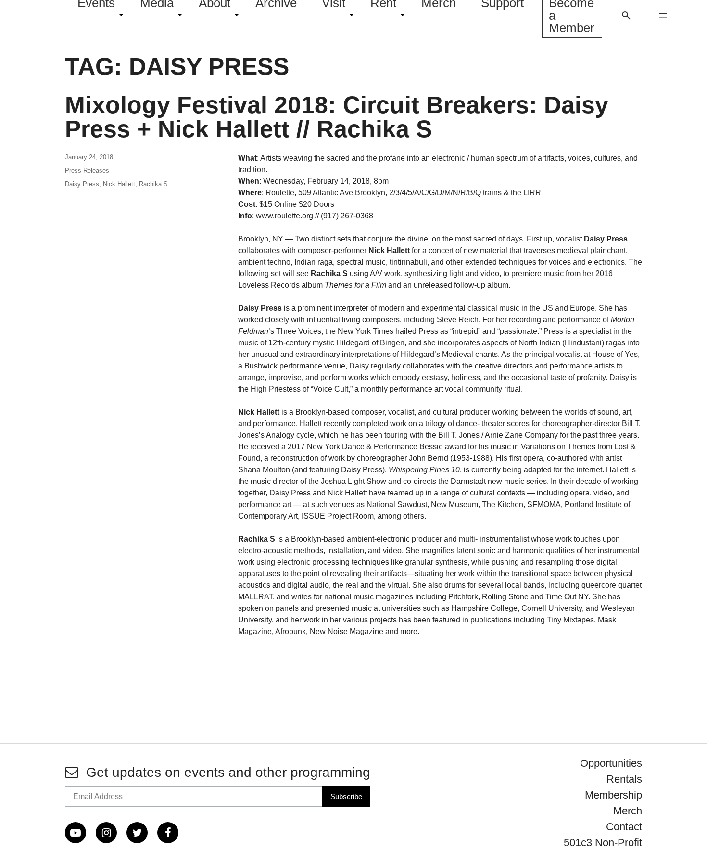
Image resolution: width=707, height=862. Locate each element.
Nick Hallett (119, 184)
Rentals (624, 779)
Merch (627, 811)
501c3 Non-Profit (603, 843)
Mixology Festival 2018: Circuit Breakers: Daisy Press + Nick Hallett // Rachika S (336, 116)
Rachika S (153, 184)
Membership (613, 795)
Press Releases (87, 170)
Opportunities (611, 763)
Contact (624, 827)
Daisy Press (82, 184)
